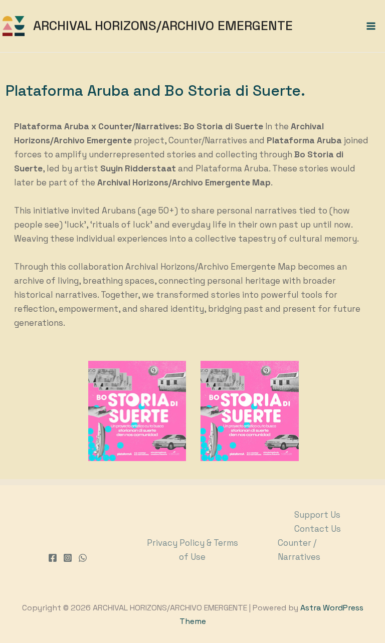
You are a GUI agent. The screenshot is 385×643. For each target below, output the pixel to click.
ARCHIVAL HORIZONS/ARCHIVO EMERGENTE (163, 25)
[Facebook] (52, 557)
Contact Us (317, 528)
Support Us (317, 514)
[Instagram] (67, 557)
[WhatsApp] (82, 557)
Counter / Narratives (299, 549)
